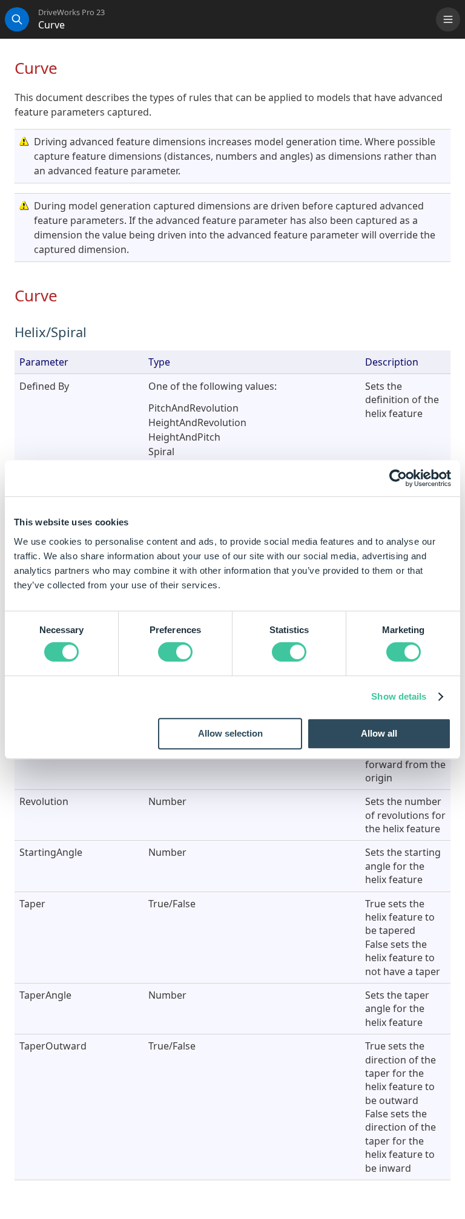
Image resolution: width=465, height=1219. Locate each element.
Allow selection (230, 733)
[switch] (175, 652)
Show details (398, 696)
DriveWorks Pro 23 (71, 12)
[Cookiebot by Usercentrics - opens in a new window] (398, 478)
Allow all (379, 733)
